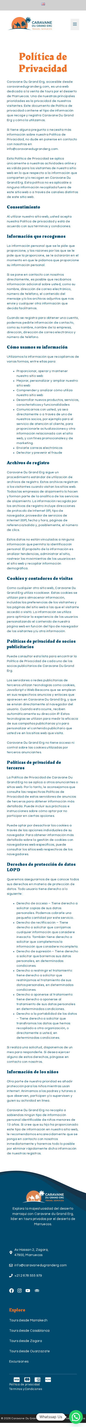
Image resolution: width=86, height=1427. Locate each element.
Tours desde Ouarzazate (29, 1351)
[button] (76, 1417)
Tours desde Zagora (25, 1341)
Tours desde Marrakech (28, 1320)
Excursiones (18, 1361)
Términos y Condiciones (25, 1389)
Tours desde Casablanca (29, 1330)
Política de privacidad (24, 1384)
